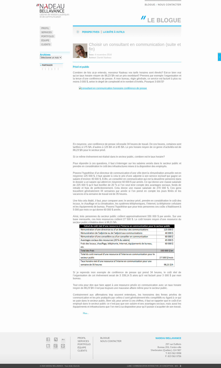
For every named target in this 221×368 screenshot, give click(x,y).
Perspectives (90, 32)
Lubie (129, 366)
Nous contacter (169, 4)
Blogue (150, 4)
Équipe (45, 40)
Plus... (85, 313)
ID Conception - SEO (169, 366)
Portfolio (47, 36)
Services (46, 32)
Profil (45, 28)
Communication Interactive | (146, 366)
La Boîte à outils (113, 32)
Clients (45, 44)
